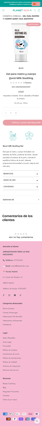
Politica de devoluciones (12, 358)
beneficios (21, 174)
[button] (36, 4)
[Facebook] (4, 295)
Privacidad (7, 346)
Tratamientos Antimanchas (12, 320)
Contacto (6, 395)
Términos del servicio (11, 370)
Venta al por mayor (10, 399)
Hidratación (7, 324)
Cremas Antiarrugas (10, 312)
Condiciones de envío (11, 354)
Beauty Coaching (9, 383)
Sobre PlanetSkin (9, 338)
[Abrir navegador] (3, 10)
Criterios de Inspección (11, 366)
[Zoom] (37, 27)
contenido (21, 186)
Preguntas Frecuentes (11, 391)
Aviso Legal (7, 342)
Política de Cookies (10, 350)
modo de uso (21, 180)
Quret (21, 68)
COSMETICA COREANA (12, 16)
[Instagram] (9, 295)
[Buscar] (35, 10)
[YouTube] (15, 295)
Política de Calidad (10, 362)
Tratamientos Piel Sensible (12, 316)
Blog (4, 387)
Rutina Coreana (8, 308)
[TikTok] (20, 295)
